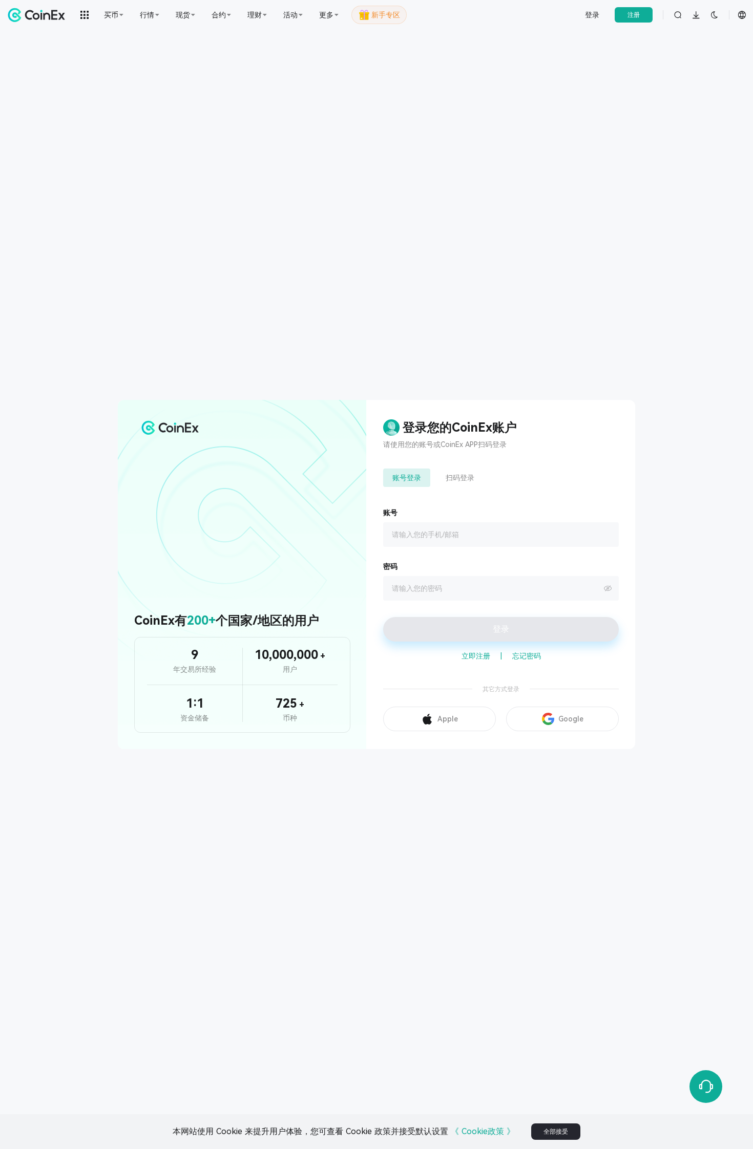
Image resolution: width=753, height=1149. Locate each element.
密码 (390, 566)
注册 (634, 14)
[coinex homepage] (39, 15)
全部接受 (555, 1131)
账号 (390, 512)
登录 (592, 15)
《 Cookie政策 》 (483, 1131)
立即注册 (476, 656)
